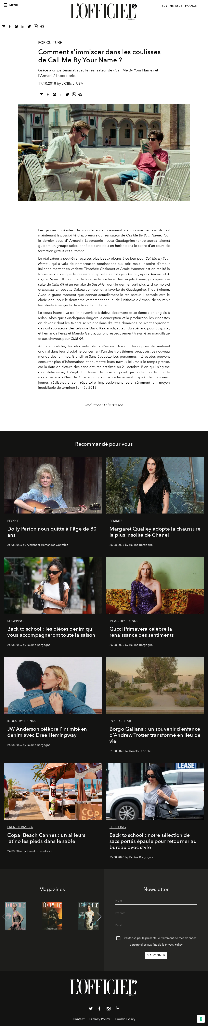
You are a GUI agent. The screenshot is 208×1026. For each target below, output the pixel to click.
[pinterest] (16, 27)
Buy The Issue (172, 6)
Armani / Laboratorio (86, 240)
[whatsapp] (35, 27)
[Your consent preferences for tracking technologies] (201, 1019)
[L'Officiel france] (104, 11)
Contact (78, 1019)
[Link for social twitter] (91, 1009)
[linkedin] (23, 27)
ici (130, 362)
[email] (3, 27)
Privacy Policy (174, 944)
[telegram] (42, 27)
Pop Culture (50, 42)
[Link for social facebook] (100, 1009)
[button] (99, 916)
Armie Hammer (132, 269)
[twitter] (29, 27)
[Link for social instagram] (108, 1009)
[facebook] (9, 27)
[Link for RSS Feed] (117, 1009)
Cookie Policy (125, 1019)
